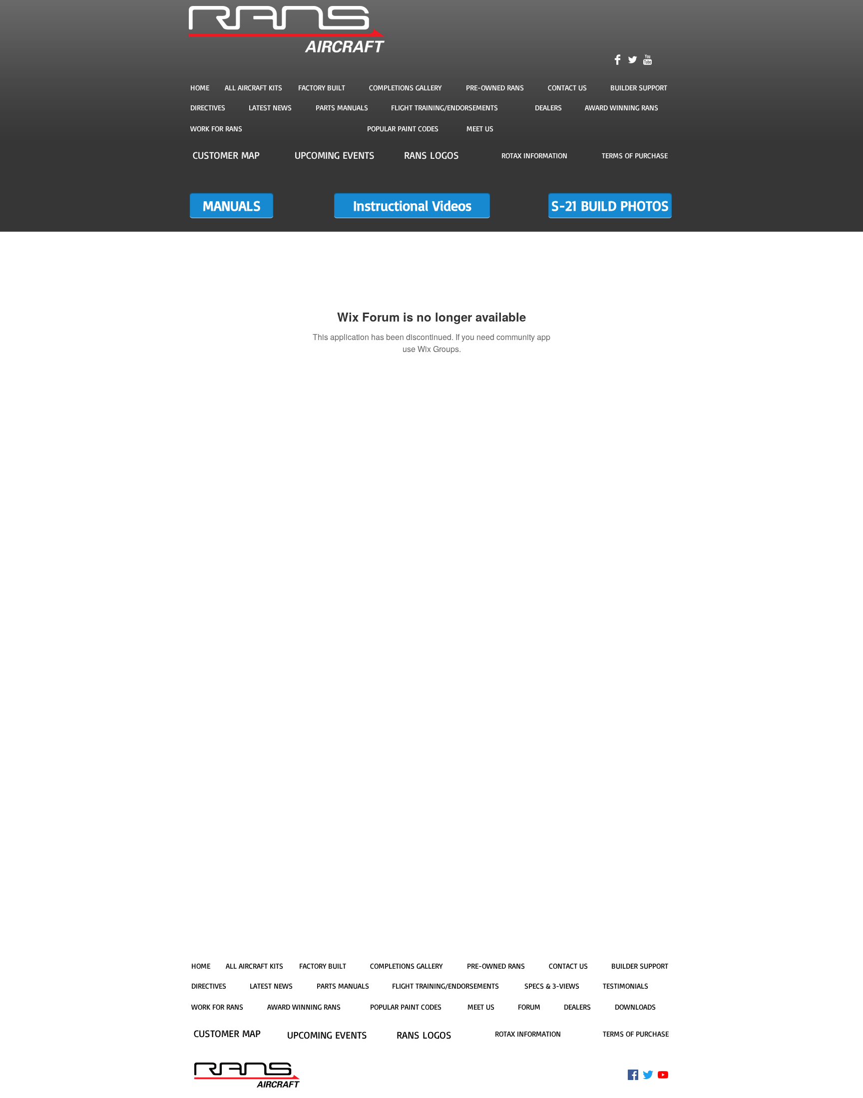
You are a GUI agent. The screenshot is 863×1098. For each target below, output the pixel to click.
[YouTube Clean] (647, 59)
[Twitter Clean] (632, 59)
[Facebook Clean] (617, 59)
